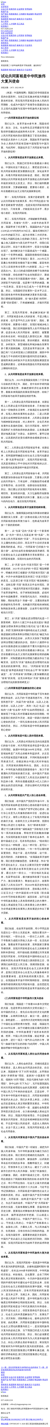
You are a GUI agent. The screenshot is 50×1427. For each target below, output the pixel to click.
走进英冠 (4, 7)
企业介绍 (4, 9)
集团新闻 (4, 19)
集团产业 (4, 12)
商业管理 (38, 14)
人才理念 (4, 24)
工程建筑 (22, 14)
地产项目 (4, 14)
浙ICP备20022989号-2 (34, 1419)
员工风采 (20, 24)
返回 (3, 1372)
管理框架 (28, 35)
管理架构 (28, 9)
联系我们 (4, 26)
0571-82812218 (7, 31)
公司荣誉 (20, 35)
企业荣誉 (20, 9)
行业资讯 (28, 19)
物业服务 (30, 14)
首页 (3, 4)
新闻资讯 (4, 16)
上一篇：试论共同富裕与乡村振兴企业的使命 (19, 1367)
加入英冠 (4, 21)
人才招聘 (12, 24)
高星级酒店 (13, 14)
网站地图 (4, 1424)
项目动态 (12, 19)
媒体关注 (20, 19)
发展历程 (12, 9)
